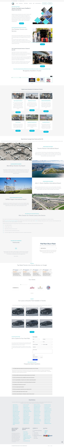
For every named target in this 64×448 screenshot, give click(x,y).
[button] (50, 76)
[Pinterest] (51, 445)
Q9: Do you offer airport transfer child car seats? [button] (20, 391)
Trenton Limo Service (47, 415)
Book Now (50, 3)
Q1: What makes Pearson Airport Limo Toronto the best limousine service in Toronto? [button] (25, 368)
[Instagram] (50, 445)
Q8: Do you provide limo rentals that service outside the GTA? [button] (22, 389)
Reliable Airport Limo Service (32, 100)
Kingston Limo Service (26, 419)
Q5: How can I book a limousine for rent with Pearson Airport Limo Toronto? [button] (24, 382)
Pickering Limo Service (37, 423)
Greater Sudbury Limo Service (27, 411)
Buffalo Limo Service (15, 415)
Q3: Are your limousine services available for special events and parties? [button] (23, 377)
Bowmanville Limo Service (16, 411)
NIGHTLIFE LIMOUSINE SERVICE (46, 100)
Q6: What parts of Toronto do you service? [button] (19, 384)
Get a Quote (44, 3)
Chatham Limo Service (16, 419)
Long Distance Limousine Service (32, 122)
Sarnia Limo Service (47, 407)
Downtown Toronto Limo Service (16, 424)
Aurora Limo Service (15, 407)
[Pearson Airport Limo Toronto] (13, 3)
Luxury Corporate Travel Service (18, 100)
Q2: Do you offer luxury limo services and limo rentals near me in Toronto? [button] (24, 375)
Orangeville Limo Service (37, 415)
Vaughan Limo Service (47, 419)
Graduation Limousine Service (27, 437)
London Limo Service (26, 423)
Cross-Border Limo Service (46, 122)
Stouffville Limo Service (47, 411)
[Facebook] (48, 445)
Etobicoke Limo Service (26, 407)
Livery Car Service (18, 122)
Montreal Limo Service (37, 407)
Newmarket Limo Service (37, 411)
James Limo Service (26, 415)
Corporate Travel (25, 434)
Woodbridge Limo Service (47, 423)
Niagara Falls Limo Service (37, 419)
